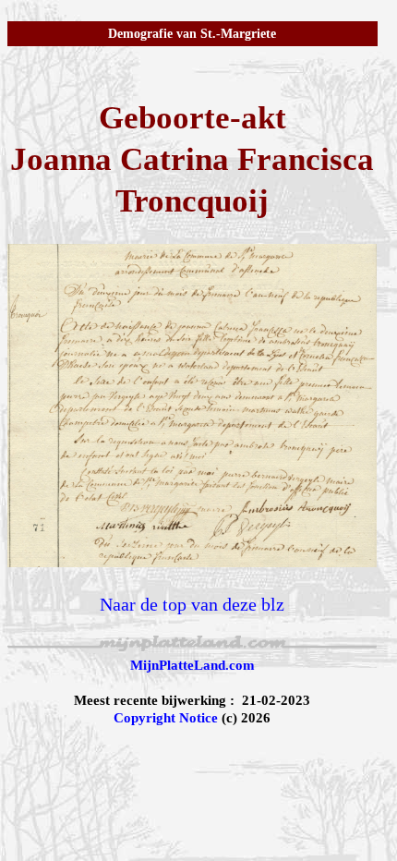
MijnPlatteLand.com (192, 665)
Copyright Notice (166, 717)
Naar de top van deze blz (192, 604)
